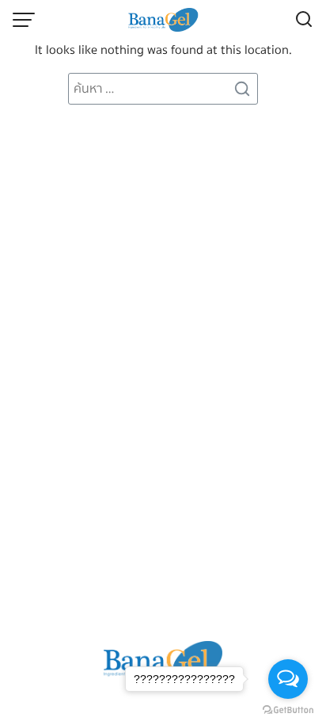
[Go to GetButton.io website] (288, 709)
